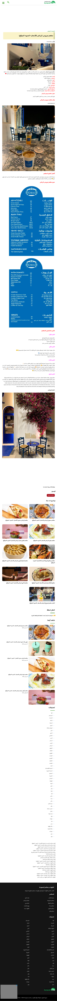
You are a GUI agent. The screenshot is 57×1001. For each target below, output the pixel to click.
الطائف (51, 751)
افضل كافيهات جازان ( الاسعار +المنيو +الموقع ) (46, 874)
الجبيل (51, 725)
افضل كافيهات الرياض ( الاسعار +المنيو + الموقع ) (46, 861)
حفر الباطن (50, 804)
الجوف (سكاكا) (49, 728)
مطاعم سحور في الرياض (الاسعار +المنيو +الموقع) (43, 520)
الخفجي (50, 736)
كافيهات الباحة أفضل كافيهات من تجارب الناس (46, 877)
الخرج (51, 733)
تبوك (51, 791)
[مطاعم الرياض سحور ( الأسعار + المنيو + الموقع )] (41, 664)
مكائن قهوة (50, 826)
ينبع (51, 836)
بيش (51, 789)
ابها (51, 713)
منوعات (50, 831)
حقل (51, 806)
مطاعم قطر (51, 911)
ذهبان (51, 811)
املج (51, 786)
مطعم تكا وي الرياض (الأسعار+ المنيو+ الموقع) (17, 583)
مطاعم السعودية (50, 901)
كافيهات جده (26, 909)
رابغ (51, 816)
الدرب (51, 738)
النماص (50, 778)
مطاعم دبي (27, 903)
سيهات (51, 819)
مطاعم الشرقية (51, 903)
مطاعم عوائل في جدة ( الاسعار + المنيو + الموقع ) (46, 849)
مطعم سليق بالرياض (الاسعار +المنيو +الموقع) (44, 541)
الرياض (51, 746)
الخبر (51, 731)
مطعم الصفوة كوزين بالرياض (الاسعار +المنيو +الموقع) (15, 561)
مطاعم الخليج (51, 909)
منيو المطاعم (51, 898)
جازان (51, 796)
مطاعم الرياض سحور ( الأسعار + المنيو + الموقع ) (16, 520)
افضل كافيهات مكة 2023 (51, 865)
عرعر (51, 824)
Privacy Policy (17, 998)
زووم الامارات (26, 906)
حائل (51, 801)
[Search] (8, 2)
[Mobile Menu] (3, 3)
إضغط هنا (32, 89)
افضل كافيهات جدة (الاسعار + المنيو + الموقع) (46, 863)
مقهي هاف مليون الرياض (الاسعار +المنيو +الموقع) (17, 642)
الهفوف (51, 781)
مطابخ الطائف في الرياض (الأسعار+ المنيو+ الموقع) (43, 583)
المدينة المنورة (49, 771)
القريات (50, 756)
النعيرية (51, 776)
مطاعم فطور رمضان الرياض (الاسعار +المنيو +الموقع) (15, 541)
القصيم (51, 758)
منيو (51, 834)
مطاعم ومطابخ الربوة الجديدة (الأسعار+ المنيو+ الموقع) (44, 562)
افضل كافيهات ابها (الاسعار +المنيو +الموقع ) (47, 868)
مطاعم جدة (51, 906)
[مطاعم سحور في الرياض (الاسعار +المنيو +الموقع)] (41, 632)
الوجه (51, 783)
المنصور (50, 773)
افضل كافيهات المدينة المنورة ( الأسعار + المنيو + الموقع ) (44, 866)
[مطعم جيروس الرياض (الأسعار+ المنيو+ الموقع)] (28, 56)
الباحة (51, 720)
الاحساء (50, 718)
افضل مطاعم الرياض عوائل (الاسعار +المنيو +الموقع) (45, 845)
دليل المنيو (27, 898)
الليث (51, 766)
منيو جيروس (51, 390)
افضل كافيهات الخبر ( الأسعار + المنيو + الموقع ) (46, 875)
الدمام (51, 741)
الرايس (51, 743)
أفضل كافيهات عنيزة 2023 (50, 872)
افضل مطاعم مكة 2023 (51, 854)
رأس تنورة (50, 814)
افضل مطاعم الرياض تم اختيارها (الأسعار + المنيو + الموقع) (44, 843)
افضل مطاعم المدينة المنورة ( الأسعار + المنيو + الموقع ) (44, 850)
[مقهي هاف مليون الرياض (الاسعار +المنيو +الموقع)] (41, 648)
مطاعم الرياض (51, 495)
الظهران (50, 753)
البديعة (51, 723)
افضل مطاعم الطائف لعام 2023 (49, 859)
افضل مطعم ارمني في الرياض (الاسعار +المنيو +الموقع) (42, 603)
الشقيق (51, 748)
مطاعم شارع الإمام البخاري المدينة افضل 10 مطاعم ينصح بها (43, 852)
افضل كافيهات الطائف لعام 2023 (49, 870)
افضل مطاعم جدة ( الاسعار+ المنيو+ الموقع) (47, 847)
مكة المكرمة (50, 829)
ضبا (51, 821)
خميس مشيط (49, 809)
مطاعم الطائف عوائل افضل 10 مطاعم (48, 858)
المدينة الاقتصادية (48, 768)
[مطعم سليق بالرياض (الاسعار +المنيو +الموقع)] (41, 681)
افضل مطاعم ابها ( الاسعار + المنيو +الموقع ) (47, 856)
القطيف (50, 761)
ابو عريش (50, 715)
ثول (51, 794)
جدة (51, 799)
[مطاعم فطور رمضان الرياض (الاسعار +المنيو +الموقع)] (41, 697)
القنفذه (50, 763)
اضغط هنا (29, 91)
